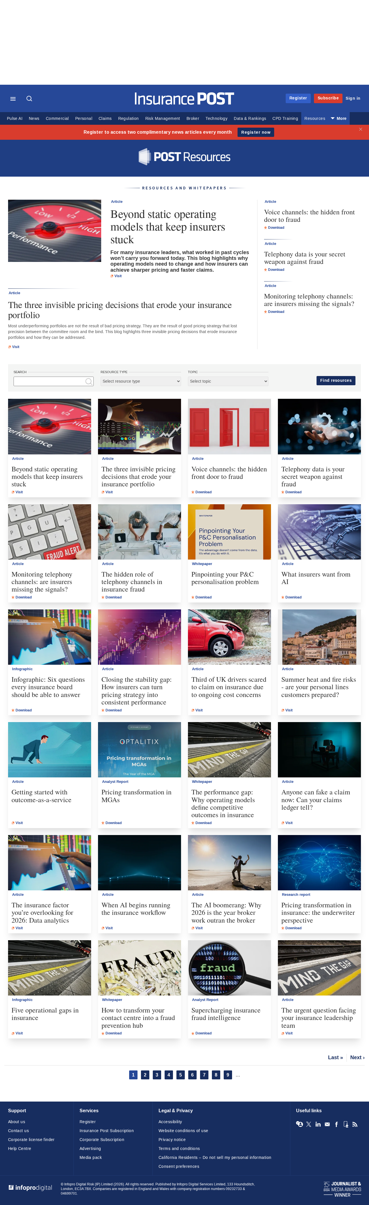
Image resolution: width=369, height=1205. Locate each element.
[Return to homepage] (184, 103)
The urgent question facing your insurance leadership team (318, 1017)
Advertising (90, 1148)
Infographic (22, 669)
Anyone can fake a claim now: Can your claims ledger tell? (315, 799)
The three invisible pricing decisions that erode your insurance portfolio (120, 309)
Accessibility (170, 1122)
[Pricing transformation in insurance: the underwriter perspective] (319, 862)
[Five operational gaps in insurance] (49, 968)
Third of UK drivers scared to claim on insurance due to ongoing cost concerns (228, 686)
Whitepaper (202, 563)
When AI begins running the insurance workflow (135, 908)
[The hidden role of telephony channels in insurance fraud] (139, 532)
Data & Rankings (250, 118)
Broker (193, 118)
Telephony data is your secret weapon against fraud (304, 257)
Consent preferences (179, 1166)
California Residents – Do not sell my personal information (215, 1157)
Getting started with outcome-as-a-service (41, 795)
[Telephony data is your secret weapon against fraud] (319, 426)
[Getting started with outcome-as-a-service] (49, 749)
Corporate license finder (31, 1139)
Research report (296, 894)
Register (298, 98)
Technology (216, 118)
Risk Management (162, 118)
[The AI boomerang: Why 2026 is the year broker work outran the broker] (229, 862)
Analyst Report (115, 781)
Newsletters (327, 1124)
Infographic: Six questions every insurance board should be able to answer (48, 686)
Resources (314, 118)
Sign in (353, 98)
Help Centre (19, 1148)
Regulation (128, 118)
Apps (345, 1124)
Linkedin (318, 1124)
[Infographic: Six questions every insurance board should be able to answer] (49, 637)
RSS (354, 1124)
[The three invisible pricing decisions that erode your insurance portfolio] (139, 426)
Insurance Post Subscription (107, 1131)
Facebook (336, 1124)
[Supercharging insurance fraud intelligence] (229, 968)
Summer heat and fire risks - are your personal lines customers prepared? (318, 686)
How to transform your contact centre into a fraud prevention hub (138, 1017)
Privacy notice (172, 1139)
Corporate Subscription (102, 1139)
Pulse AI (14, 118)
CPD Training (285, 118)
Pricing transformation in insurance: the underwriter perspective (318, 912)
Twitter (308, 1124)
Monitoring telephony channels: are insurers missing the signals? (309, 299)
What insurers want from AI (316, 577)
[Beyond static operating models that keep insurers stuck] (54, 231)
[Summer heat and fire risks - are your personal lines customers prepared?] (319, 637)
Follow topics (299, 1124)
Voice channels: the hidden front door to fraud (309, 215)
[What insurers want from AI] (319, 532)
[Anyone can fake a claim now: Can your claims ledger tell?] (319, 749)
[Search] (30, 99)
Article (117, 201)
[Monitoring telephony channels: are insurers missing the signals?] (49, 532)
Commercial (57, 118)
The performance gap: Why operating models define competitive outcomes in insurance (223, 803)
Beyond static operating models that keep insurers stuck (167, 226)
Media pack (91, 1157)
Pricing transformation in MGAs (136, 795)
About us (16, 1122)
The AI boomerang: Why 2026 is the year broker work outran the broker (226, 912)
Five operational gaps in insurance (45, 1013)
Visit (118, 276)
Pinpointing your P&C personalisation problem (225, 577)
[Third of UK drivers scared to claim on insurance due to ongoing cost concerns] (229, 637)
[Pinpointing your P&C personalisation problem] (229, 532)
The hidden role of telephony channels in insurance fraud (131, 581)
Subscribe (328, 98)
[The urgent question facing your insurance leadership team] (319, 968)
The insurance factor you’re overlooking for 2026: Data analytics (42, 912)
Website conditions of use (183, 1131)
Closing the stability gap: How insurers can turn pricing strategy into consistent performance (136, 690)
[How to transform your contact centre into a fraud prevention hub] (139, 968)
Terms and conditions (179, 1148)
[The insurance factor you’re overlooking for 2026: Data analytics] (49, 862)
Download (276, 227)
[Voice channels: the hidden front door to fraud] (229, 426)
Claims (105, 118)
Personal (83, 118)
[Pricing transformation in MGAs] (139, 749)
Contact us (18, 1131)
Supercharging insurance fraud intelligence (226, 1013)
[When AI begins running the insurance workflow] (139, 862)
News (34, 118)
